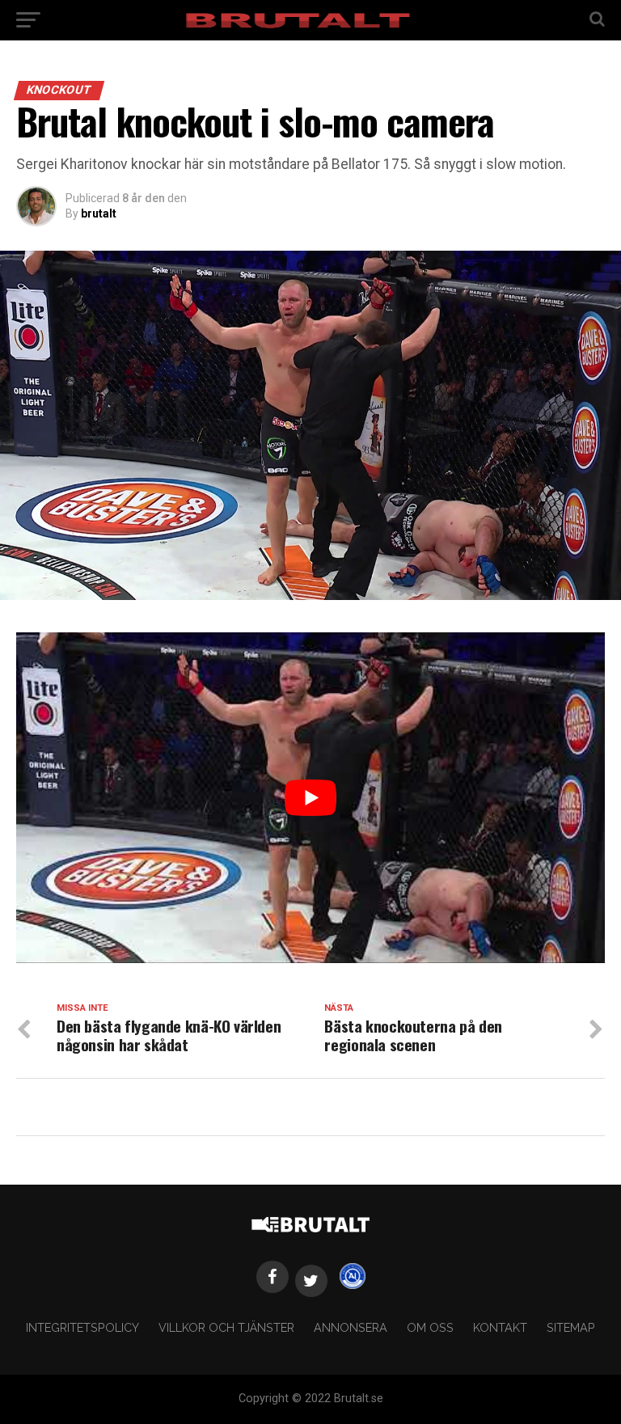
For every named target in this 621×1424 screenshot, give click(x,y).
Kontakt (500, 1327)
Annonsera (350, 1327)
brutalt (98, 213)
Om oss (430, 1327)
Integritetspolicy (82, 1327)
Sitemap (571, 1327)
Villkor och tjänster (226, 1327)
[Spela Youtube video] (310, 797)
